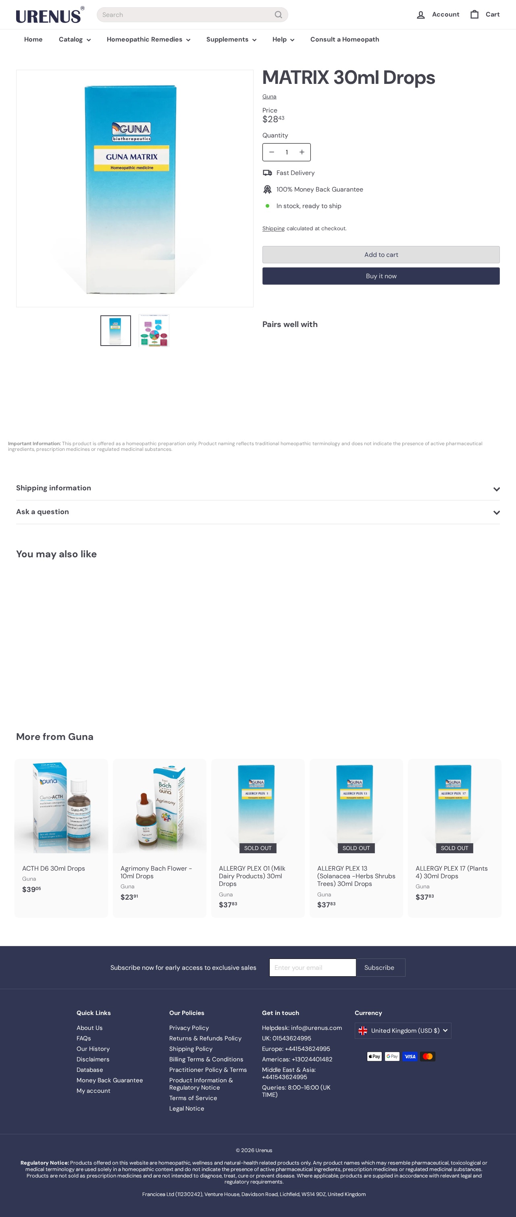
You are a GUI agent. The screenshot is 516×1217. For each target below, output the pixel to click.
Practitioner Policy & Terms (208, 1070)
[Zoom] (135, 188)
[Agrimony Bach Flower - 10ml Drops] (159, 834)
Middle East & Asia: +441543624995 (289, 1073)
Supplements (228, 39)
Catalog (72, 39)
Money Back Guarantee (110, 1080)
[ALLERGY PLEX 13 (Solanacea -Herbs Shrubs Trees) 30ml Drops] (356, 838)
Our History (93, 1049)
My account (93, 1091)
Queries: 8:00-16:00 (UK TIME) (296, 1091)
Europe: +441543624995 (296, 1049)
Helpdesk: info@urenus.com (302, 1028)
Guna (81, 736)
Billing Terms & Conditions (206, 1059)
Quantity (275, 135)
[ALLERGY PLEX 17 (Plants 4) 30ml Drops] (455, 834)
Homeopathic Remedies (145, 39)
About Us (90, 1028)
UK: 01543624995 (286, 1038)
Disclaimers (93, 1059)
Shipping (273, 228)
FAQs (84, 1038)
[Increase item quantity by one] (302, 152)
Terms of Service (193, 1098)
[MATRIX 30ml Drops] (381, 365)
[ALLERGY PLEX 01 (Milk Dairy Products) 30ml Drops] (258, 838)
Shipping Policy (190, 1049)
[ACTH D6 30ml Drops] (61, 830)
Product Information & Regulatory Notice (201, 1084)
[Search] (278, 14)
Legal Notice (186, 1108)
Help (280, 39)
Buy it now (381, 276)
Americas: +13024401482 (297, 1059)
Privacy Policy (189, 1028)
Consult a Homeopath (344, 39)
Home (33, 39)
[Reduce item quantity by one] (271, 152)
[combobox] (192, 14)
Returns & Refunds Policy (205, 1038)
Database (90, 1070)
